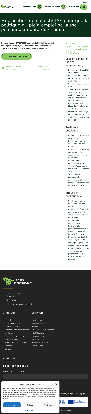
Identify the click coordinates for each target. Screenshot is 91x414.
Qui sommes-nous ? (13, 323)
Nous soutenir (39, 339)
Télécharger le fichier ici (16, 56)
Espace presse (39, 336)
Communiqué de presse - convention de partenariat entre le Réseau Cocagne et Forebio (78, 253)
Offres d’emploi (39, 320)
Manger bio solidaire (13, 326)
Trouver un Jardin (52, 7)
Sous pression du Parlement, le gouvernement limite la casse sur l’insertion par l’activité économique (78, 179)
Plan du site (38, 346)
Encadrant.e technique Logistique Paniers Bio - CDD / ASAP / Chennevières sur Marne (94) (78, 81)
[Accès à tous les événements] (54, 68)
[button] (56, 384)
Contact (8, 349)
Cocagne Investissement (43, 330)
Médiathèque (38, 323)
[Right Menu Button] (84, 7)
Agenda (36, 326)
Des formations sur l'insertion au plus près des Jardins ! (78, 106)
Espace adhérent (29, 7)
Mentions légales (66, 410)
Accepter (12, 405)
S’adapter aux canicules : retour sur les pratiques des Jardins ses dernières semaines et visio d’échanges (78, 95)
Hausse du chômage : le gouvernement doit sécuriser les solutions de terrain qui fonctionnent (78, 154)
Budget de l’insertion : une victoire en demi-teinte (77, 144)
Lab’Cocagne (38, 333)
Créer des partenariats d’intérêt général (14, 337)
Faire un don (73, 7)
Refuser (30, 405)
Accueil (8, 320)
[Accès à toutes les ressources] (3, 68)
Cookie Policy (29, 410)
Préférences (49, 405)
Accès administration (42, 342)
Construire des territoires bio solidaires (17, 331)
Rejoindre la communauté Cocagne (15, 344)
